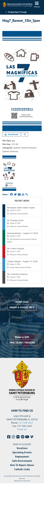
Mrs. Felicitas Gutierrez (17, 274)
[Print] (23, 194)
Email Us (22, 429)
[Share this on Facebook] (11, 194)
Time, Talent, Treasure (22, 342)
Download (13, 134)
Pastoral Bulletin (22, 214)
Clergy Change (14, 267)
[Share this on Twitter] (15, 194)
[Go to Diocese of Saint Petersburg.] (3, 12)
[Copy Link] (26, 194)
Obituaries (13, 214)
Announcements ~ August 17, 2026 (22, 233)
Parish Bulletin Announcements (20, 239)
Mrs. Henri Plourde (15, 248)
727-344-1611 (26, 422)
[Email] (19, 194)
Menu (37, 6)
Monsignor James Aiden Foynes (21, 207)
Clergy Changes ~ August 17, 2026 (22, 261)
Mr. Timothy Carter (15, 220)
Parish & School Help (22, 307)
